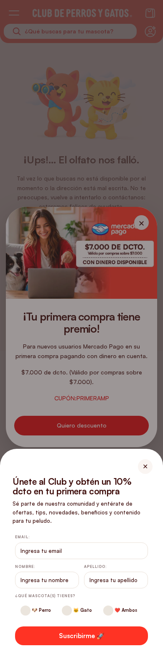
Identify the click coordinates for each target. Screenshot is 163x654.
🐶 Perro (41, 610)
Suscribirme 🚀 (81, 636)
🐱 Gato (82, 610)
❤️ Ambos (125, 610)
